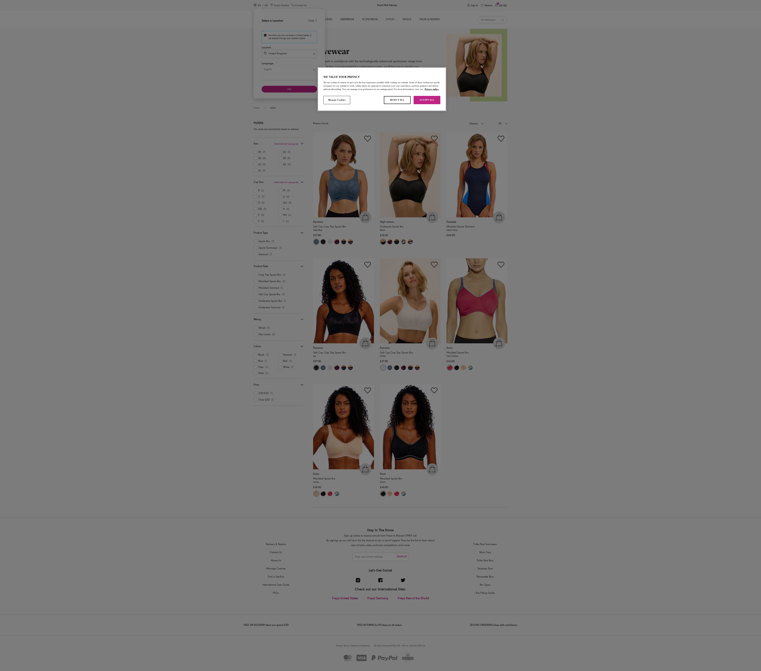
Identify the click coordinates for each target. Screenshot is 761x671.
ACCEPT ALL (427, 100)
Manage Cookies (337, 100)
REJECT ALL (397, 100)
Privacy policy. (432, 89)
